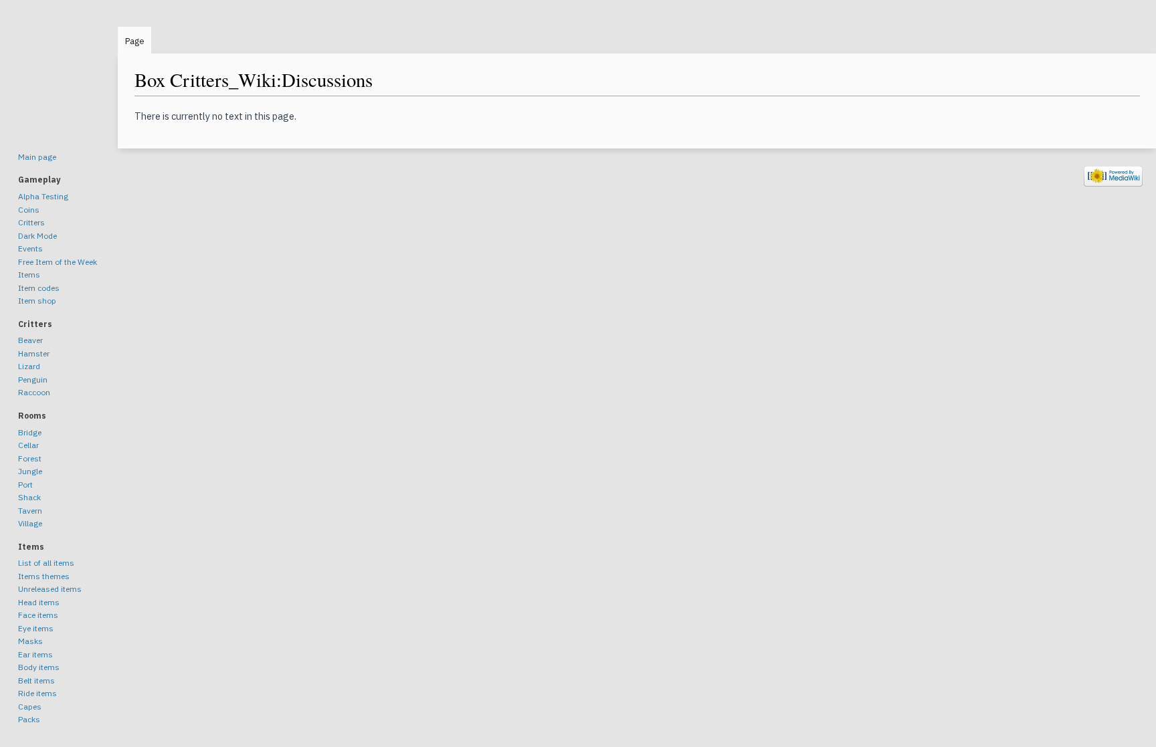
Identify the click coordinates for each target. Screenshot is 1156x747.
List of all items (46, 563)
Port (25, 484)
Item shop (37, 301)
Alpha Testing (43, 196)
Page (134, 41)
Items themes (44, 576)
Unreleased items (50, 589)
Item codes (39, 288)
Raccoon (34, 392)
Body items (39, 667)
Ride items (37, 693)
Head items (39, 602)
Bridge (29, 432)
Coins (28, 210)
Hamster (34, 353)
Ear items (35, 654)
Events (30, 248)
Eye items (36, 628)
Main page (37, 157)
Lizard (29, 366)
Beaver (30, 340)
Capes (29, 707)
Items (29, 275)
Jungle (30, 471)
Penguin (32, 380)
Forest (29, 458)
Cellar (28, 445)
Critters (31, 222)
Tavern (30, 511)
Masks (30, 641)
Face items (38, 615)
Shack (29, 497)
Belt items (36, 680)
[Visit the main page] (58, 80)
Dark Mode (37, 236)
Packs (29, 719)
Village (30, 523)
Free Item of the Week (57, 262)
